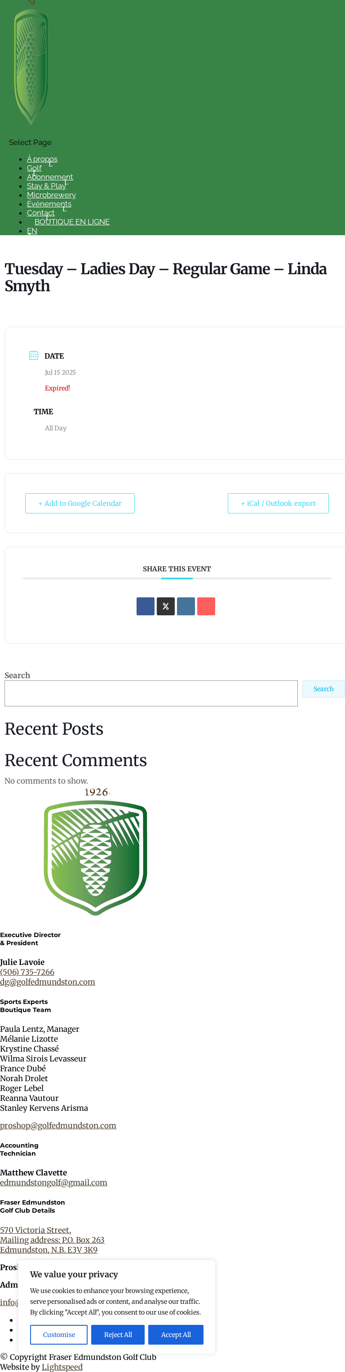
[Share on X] (166, 606)
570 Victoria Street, (35, 1230)
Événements (49, 203)
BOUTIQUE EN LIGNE (72, 221)
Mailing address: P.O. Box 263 (52, 1240)
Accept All (176, 1335)
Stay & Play (46, 185)
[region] (117, 1307)
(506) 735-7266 (27, 972)
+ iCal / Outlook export (278, 503)
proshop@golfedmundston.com (58, 1126)
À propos (42, 158)
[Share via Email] (206, 606)
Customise (59, 1335)
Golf (34, 167)
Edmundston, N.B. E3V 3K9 (48, 1250)
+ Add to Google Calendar (80, 503)
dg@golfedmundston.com (47, 982)
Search (17, 675)
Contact (41, 212)
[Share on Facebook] (146, 606)
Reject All (118, 1335)
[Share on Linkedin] (186, 606)
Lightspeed (62, 1367)
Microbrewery (51, 194)
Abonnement (50, 176)
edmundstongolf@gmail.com (53, 1183)
